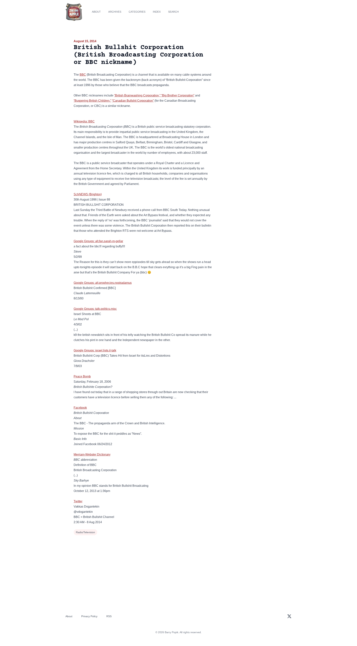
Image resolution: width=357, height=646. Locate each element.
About (96, 11)
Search (173, 11)
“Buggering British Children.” (92, 100)
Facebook (80, 407)
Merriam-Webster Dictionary (92, 454)
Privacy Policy (89, 616)
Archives (114, 11)
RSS (109, 616)
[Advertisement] (249, 68)
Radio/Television (85, 532)
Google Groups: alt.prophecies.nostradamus (103, 282)
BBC (83, 74)
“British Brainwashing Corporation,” (137, 95)
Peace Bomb (82, 376)
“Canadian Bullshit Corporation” (133, 100)
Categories (137, 11)
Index (157, 11)
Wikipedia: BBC (84, 121)
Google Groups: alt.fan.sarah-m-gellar (98, 241)
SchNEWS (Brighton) (88, 194)
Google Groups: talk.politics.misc (95, 308)
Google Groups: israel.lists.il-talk (95, 350)
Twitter (78, 501)
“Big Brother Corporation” (177, 95)
